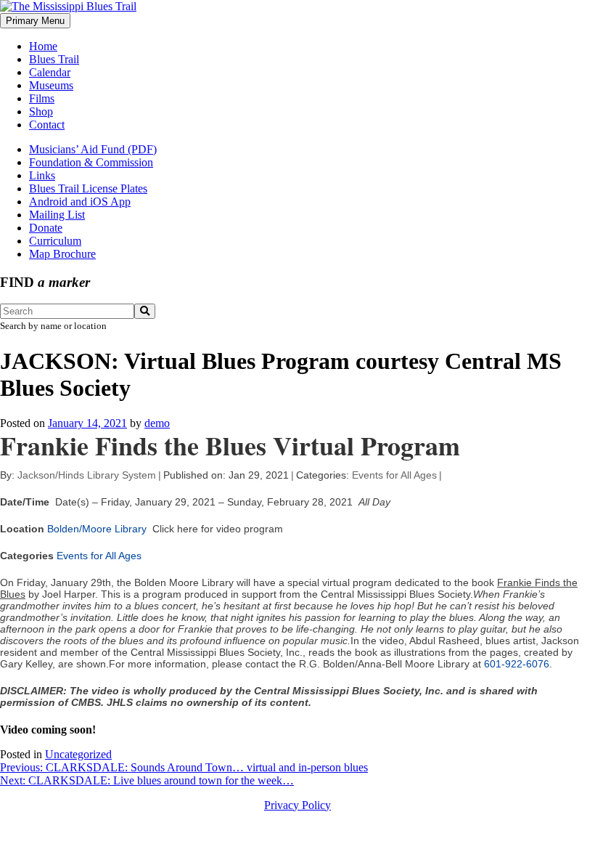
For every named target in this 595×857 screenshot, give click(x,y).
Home (43, 46)
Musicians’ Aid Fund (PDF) (93, 149)
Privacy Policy (297, 805)
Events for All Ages (394, 475)
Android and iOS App (80, 201)
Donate (45, 228)
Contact (47, 124)
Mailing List (57, 214)
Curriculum (55, 241)
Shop (41, 111)
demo (157, 423)
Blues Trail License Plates (88, 188)
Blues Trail (54, 59)
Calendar (49, 72)
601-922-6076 (516, 664)
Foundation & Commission (91, 162)
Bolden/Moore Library (97, 529)
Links (42, 175)
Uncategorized (78, 754)
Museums (51, 85)
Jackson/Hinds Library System (86, 475)
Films (41, 98)
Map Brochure (62, 254)
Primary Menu (35, 20)
